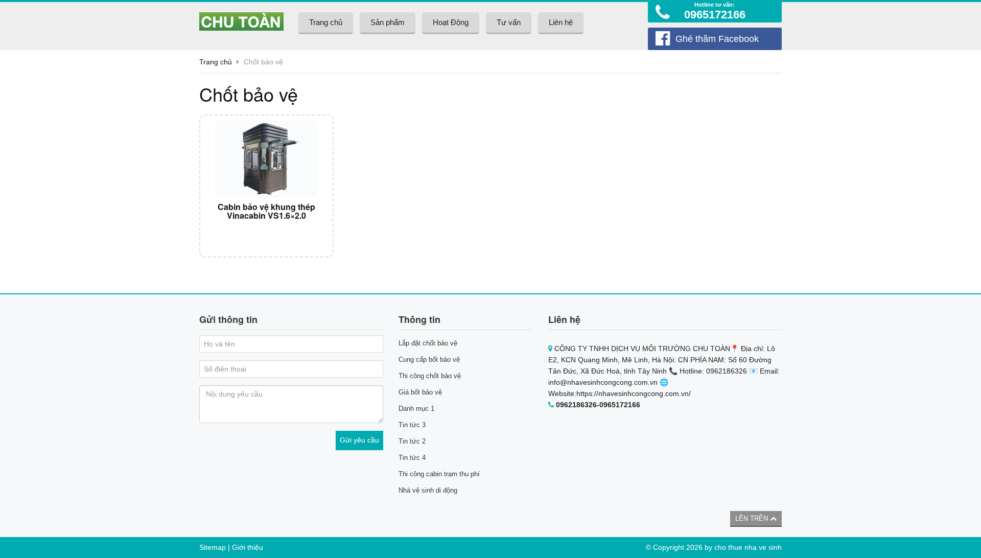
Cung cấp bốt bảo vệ (429, 359)
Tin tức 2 (412, 441)
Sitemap (212, 547)
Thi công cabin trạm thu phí (439, 474)
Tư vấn (509, 22)
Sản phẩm (387, 22)
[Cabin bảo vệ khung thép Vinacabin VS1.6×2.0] (266, 159)
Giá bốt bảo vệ (420, 392)
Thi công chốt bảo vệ (430, 376)
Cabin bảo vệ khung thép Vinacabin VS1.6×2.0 (266, 211)
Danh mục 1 (416, 408)
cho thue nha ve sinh (748, 547)
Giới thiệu (247, 547)
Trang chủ (325, 22)
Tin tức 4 (412, 457)
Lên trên (752, 518)
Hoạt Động (451, 22)
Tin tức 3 (412, 425)
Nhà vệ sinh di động (428, 490)
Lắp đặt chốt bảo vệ (428, 343)
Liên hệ (561, 22)
